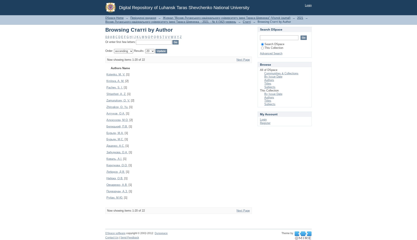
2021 (300, 18)
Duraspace (161, 233)
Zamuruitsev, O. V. (118, 100)
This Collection (274, 47)
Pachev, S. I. (114, 87)
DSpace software (115, 233)
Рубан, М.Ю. (114, 197)
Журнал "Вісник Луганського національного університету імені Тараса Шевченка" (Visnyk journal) (226, 18)
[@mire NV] (303, 235)
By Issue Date (273, 76)
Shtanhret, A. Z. (116, 94)
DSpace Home (114, 18)
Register (265, 123)
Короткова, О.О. (117, 165)
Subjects (269, 87)
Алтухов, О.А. (115, 113)
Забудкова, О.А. (117, 152)
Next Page (243, 59)
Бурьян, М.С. (115, 139)
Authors (269, 80)
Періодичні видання (143, 18)
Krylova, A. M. (115, 81)
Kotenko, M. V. (115, 74)
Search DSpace (274, 44)
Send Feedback (129, 237)
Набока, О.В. (114, 178)
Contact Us (111, 237)
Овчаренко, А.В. (117, 184)
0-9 (107, 37)
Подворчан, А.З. (117, 191)
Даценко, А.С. (115, 145)
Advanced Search (271, 53)
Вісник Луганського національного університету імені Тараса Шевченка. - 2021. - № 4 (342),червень (170, 21)
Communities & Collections (281, 73)
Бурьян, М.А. (115, 133)
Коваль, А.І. (114, 158)
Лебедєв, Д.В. (115, 171)
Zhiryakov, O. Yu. (117, 107)
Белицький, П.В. (117, 126)
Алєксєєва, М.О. (117, 120)
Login (308, 5)
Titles (267, 83)
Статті (247, 21)
